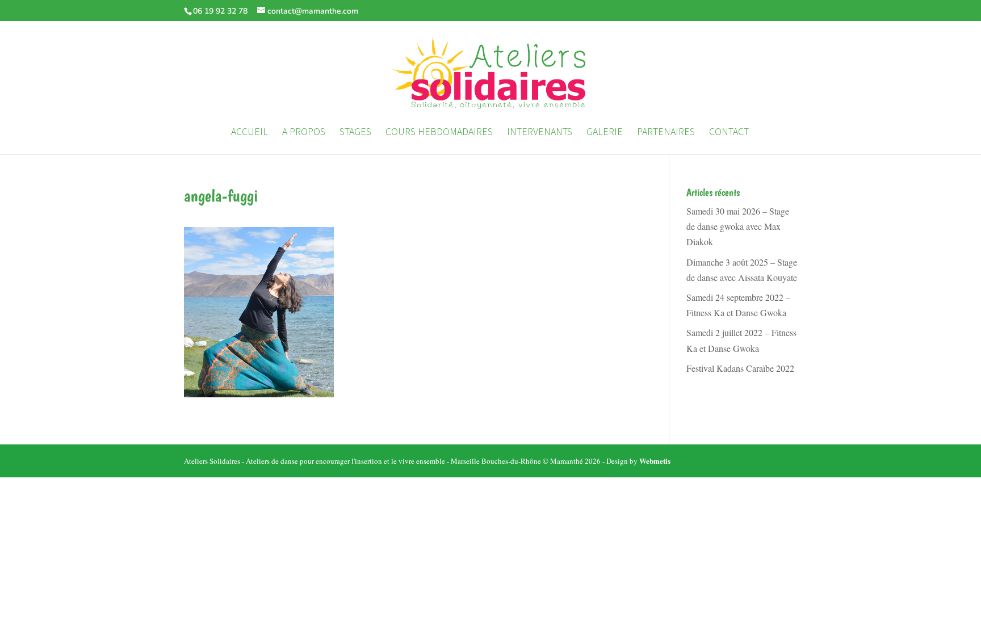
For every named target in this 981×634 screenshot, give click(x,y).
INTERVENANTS (539, 133)
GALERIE (604, 133)
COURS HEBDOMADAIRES (439, 133)
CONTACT (729, 133)
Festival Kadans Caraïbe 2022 (740, 368)
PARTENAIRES (666, 133)
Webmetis (654, 460)
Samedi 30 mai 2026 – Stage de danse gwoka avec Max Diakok (737, 226)
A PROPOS (303, 133)
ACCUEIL (249, 133)
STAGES (355, 133)
